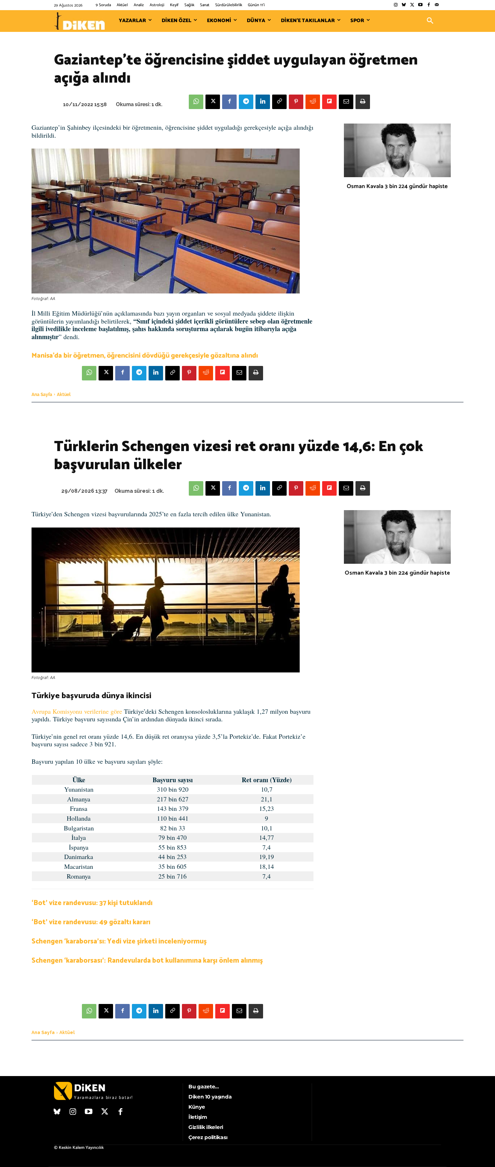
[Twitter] (412, 5)
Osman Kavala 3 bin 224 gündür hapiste (397, 186)
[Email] (346, 102)
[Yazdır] (362, 102)
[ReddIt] (312, 102)
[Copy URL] (279, 102)
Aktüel (64, 394)
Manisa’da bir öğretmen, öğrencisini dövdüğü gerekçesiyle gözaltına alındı (145, 355)
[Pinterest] (296, 102)
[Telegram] (246, 102)
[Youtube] (420, 5)
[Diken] (79, 21)
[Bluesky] (404, 5)
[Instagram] (395, 5)
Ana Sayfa (42, 394)
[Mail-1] (437, 5)
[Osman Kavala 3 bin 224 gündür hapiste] (397, 150)
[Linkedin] (262, 102)
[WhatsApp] (196, 102)
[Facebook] (428, 5)
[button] (430, 21)
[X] (212, 102)
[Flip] (329, 102)
